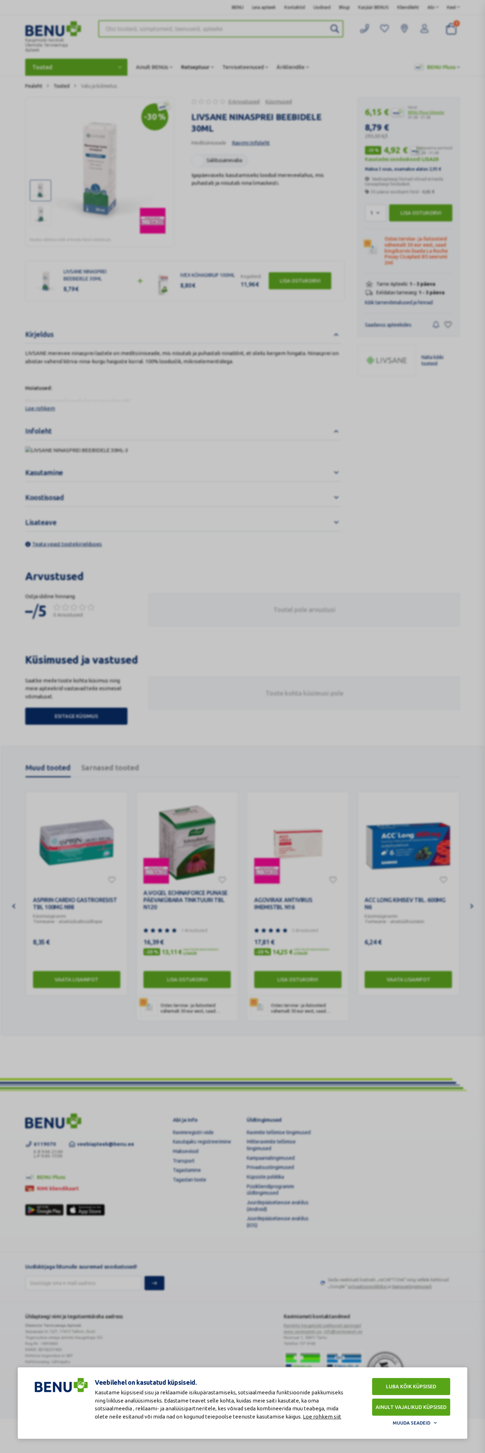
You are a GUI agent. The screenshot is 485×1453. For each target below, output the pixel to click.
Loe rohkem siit (322, 1417)
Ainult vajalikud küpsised (411, 1407)
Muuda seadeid (411, 1422)
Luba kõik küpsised (411, 1386)
